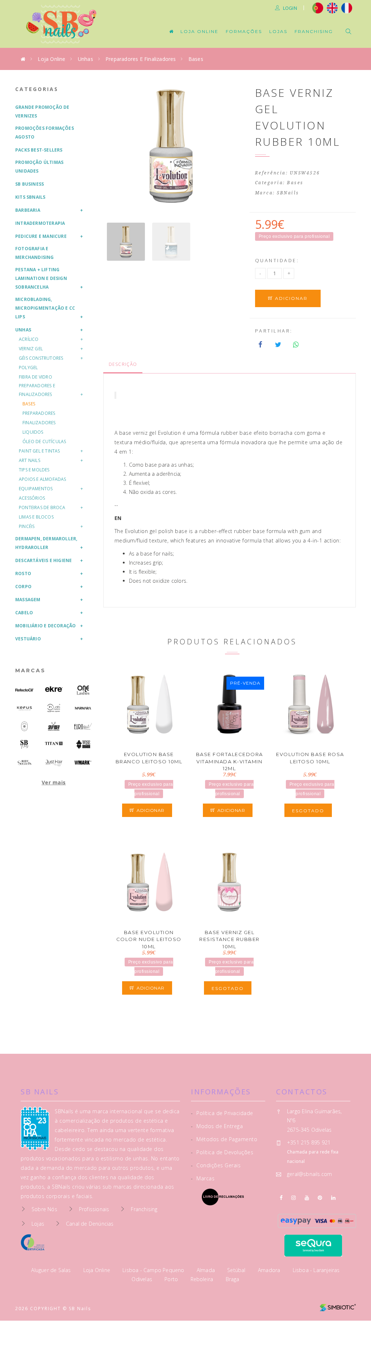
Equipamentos (36, 489)
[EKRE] (54, 689)
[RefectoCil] (24, 690)
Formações (244, 31)
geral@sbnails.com (309, 1174)
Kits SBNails (30, 197)
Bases (195, 58)
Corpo (23, 586)
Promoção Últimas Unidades (39, 166)
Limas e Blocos (36, 517)
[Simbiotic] (338, 1305)
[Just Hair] (54, 762)
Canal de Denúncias (90, 1223)
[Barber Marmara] (83, 708)
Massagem (28, 600)
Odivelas (143, 1279)
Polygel (28, 367)
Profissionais (94, 1209)
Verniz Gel (31, 349)
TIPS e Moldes (34, 470)
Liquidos (32, 432)
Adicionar (290, 298)
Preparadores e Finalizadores (140, 58)
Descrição (123, 364)
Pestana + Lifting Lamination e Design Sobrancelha (41, 278)
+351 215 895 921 (308, 1142)
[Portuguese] (317, 7)
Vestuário (28, 639)
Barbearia (27, 210)
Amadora (270, 1270)
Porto (171, 1279)
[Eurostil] (83, 726)
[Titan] (54, 743)
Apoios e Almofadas (42, 479)
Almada (206, 1270)
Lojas (278, 31)
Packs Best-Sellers (39, 150)
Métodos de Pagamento (224, 1139)
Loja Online (199, 31)
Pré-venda (245, 683)
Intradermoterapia (40, 223)
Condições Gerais (216, 1165)
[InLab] (54, 708)
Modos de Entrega (217, 1126)
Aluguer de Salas (51, 1270)
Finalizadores (39, 423)
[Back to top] (350, 1335)
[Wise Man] (83, 744)
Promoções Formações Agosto (44, 132)
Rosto (23, 573)
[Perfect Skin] (24, 726)
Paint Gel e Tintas (39, 451)
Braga (232, 1279)
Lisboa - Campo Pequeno (154, 1270)
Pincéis (26, 526)
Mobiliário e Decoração (45, 626)
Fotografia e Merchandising (34, 252)
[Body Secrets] (24, 762)
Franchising (314, 31)
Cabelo (24, 613)
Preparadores (38, 413)
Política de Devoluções (222, 1152)
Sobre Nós (44, 1209)
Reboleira (203, 1279)
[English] (332, 7)
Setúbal (237, 1270)
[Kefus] (24, 708)
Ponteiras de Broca (42, 507)
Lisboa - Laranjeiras (316, 1270)
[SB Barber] (54, 726)
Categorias (36, 89)
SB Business (29, 184)
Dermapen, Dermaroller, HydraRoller (46, 543)
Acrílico (29, 339)
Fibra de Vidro (35, 377)
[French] (347, 7)
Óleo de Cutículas (44, 441)
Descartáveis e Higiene (43, 560)
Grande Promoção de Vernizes (42, 111)
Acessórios (32, 498)
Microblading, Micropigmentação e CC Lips (45, 308)
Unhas (85, 58)
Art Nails (29, 460)
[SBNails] (24, 744)
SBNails (288, 192)
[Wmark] (83, 762)
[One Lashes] (83, 689)
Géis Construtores (41, 358)
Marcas (30, 670)
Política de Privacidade (222, 1113)
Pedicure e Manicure (41, 236)
